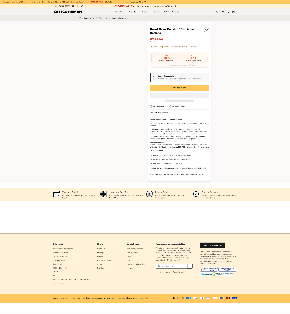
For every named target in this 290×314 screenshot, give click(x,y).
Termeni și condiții (179, 272)
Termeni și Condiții (60, 256)
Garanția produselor (60, 253)
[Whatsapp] (82, 6)
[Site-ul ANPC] (209, 271)
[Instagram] (78, 6)
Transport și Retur (59, 260)
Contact (130, 256)
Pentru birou (101, 249)
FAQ (128, 260)
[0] (233, 11)
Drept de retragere (212, 245)
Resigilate (176, 12)
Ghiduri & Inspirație (60, 268)
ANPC (55, 272)
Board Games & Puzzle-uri (117, 18)
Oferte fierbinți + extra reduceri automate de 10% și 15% (146, 6)
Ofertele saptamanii (104, 260)
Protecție (132, 12)
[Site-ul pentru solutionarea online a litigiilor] (227, 271)
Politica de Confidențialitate (63, 249)
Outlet (166, 12)
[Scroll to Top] (285, 301)
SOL (54, 276)
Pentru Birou (119, 12)
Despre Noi (57, 264)
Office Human (160, 174)
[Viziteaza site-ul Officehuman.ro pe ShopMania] (206, 275)
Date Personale (132, 253)
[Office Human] (68, 12)
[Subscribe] (190, 266)
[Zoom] (134, 27)
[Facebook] (73, 6)
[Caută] (217, 11)
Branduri (155, 12)
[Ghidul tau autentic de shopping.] (228, 275)
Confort (144, 12)
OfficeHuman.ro (85, 18)
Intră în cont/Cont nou (135, 249)
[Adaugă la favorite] (206, 29)
